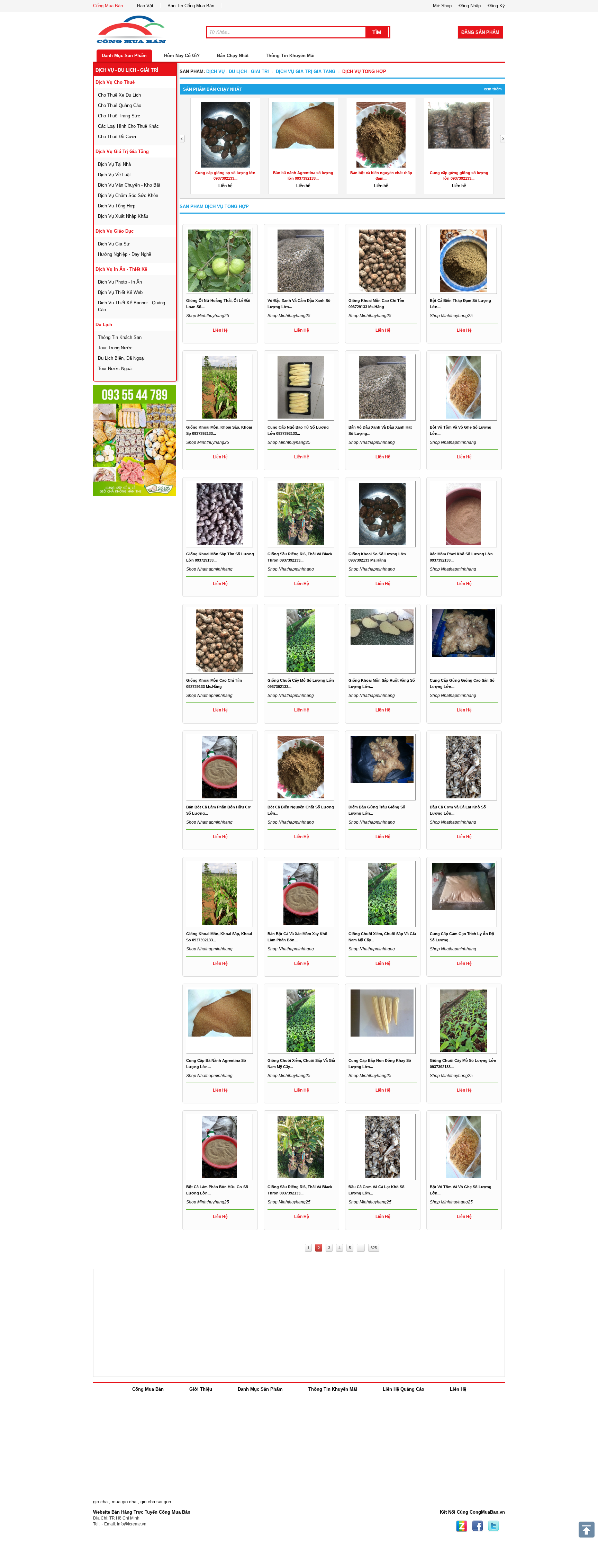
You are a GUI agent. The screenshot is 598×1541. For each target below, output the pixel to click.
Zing (461, 1526)
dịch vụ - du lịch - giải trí (127, 70)
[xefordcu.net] (134, 440)
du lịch (104, 324)
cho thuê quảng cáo (119, 105)
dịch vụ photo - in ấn (120, 282)
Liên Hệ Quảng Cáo (403, 1389)
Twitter (493, 1526)
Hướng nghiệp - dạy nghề (124, 254)
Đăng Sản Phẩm (480, 32)
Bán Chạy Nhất (232, 55)
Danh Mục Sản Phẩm (124, 55)
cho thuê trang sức (119, 115)
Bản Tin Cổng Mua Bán (190, 5)
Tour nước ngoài (115, 368)
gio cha (100, 1501)
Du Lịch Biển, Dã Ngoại (121, 358)
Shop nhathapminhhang (371, 442)
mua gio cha (124, 1501)
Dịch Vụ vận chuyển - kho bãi (129, 185)
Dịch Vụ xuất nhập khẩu (123, 216)
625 (374, 1248)
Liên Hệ (458, 1389)
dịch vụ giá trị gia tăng (122, 151)
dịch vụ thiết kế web (120, 292)
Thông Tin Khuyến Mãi (290, 55)
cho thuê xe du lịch (119, 95)
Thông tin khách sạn (120, 337)
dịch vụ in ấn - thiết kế (121, 269)
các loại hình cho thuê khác (128, 126)
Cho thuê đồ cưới (117, 136)
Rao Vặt (145, 5)
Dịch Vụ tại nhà (114, 164)
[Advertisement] (145, 601)
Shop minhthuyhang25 (207, 315)
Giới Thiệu (200, 1389)
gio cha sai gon (156, 1501)
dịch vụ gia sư (114, 244)
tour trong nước (115, 347)
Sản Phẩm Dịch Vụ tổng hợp (214, 206)
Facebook (477, 1526)
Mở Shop (442, 5)
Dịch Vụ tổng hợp (116, 205)
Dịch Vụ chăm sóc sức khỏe (128, 195)
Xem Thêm (493, 89)
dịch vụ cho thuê (115, 82)
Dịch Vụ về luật (114, 174)
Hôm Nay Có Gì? (182, 55)
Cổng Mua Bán (108, 5)
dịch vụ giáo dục (115, 231)
